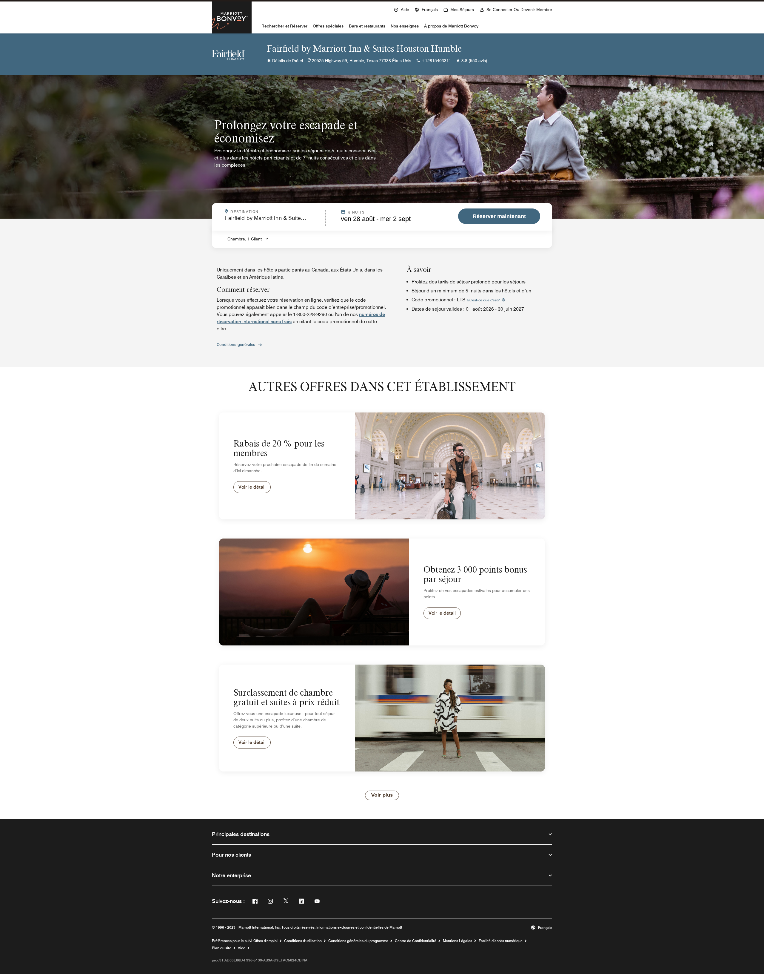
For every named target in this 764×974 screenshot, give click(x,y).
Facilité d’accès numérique (501, 941)
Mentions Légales (457, 941)
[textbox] (273, 220)
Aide (241, 948)
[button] (426, 9)
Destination (276, 212)
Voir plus (382, 795)
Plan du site (221, 948)
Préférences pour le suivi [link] (232, 941)
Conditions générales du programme (358, 941)
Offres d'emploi (265, 941)
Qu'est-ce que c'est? (483, 300)
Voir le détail (252, 487)
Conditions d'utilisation (303, 941)
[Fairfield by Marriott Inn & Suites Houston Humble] (228, 54)
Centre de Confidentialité (415, 941)
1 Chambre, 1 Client (243, 239)
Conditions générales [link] (236, 344)
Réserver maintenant (499, 216)
